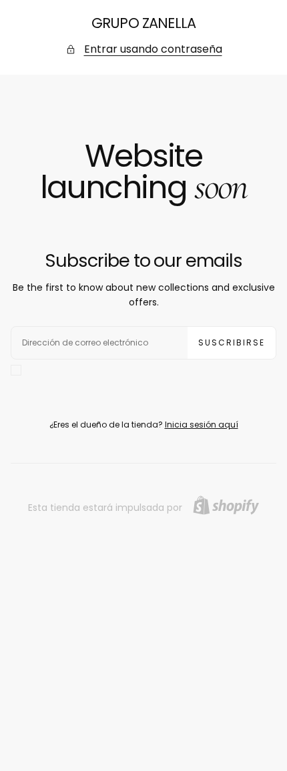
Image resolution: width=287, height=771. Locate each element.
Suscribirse (231, 342)
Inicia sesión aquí (201, 424)
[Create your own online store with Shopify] (226, 505)
